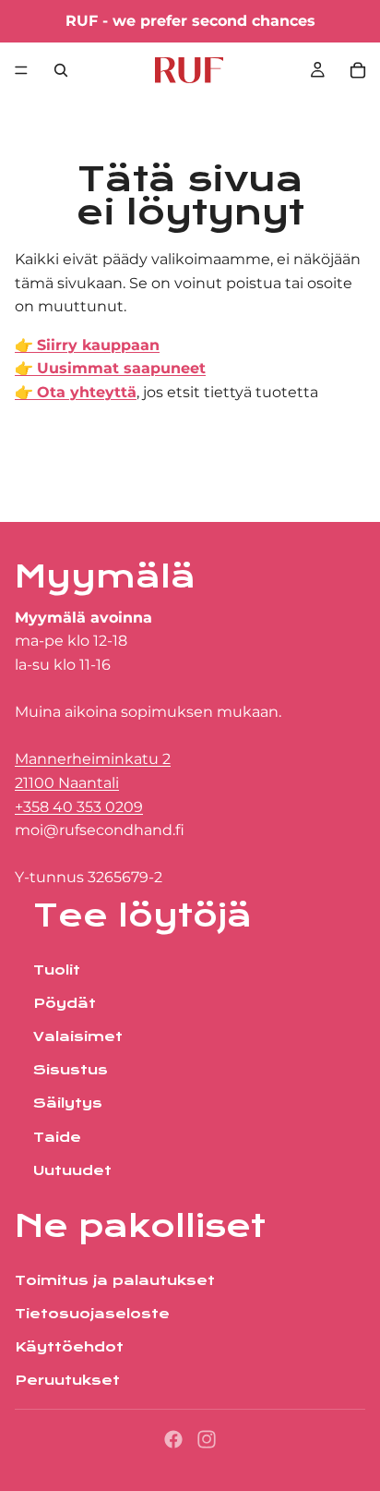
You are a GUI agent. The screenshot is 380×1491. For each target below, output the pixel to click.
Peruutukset (67, 1381)
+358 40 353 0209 (79, 807)
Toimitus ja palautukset (115, 1280)
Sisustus (70, 1070)
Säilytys (67, 1104)
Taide (57, 1137)
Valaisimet (78, 1037)
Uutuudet (72, 1170)
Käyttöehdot (69, 1347)
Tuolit (56, 970)
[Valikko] (21, 70)
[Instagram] (207, 1439)
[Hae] (61, 70)
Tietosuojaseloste (92, 1313)
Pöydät (64, 1004)
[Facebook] (173, 1439)
